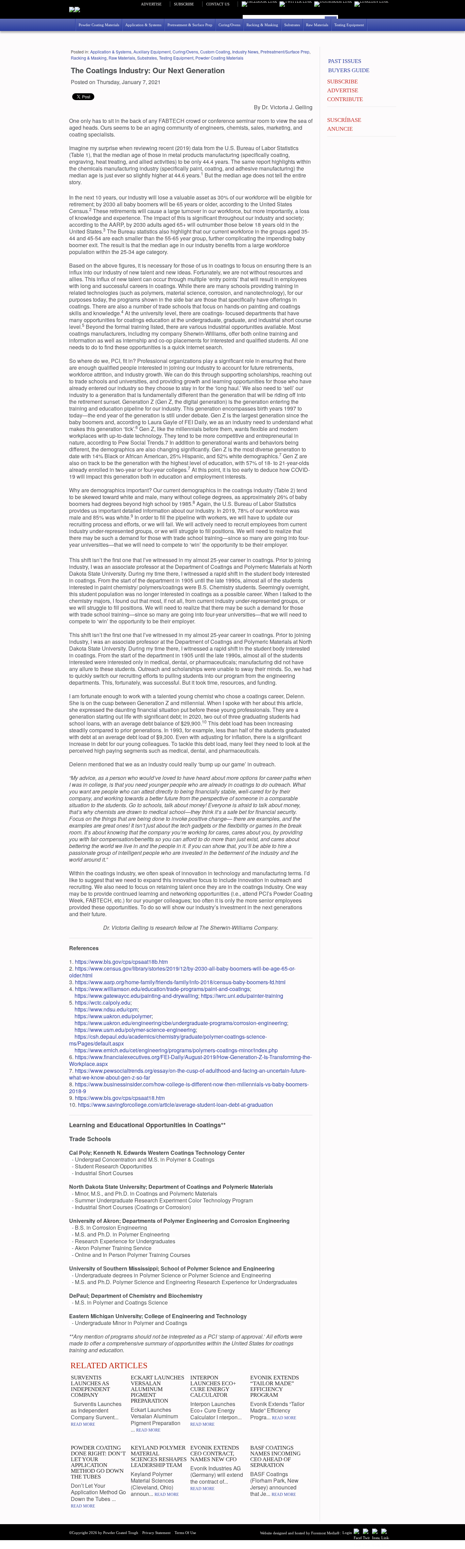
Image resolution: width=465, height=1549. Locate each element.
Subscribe (184, 4)
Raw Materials (122, 58)
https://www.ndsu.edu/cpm (106, 1009)
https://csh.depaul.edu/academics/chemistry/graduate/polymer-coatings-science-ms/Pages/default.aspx (168, 1040)
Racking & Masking (89, 58)
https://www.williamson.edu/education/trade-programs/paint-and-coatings (162, 989)
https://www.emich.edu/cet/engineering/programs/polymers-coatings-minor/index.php (176, 1050)
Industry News (245, 51)
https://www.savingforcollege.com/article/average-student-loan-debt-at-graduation (175, 1104)
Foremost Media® (325, 1533)
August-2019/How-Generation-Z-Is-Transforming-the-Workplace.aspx (190, 1060)
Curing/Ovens (185, 51)
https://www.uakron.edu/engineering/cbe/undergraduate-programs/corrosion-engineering (181, 1023)
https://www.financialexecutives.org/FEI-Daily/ (130, 1057)
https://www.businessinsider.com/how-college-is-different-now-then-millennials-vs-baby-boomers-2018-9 (189, 1087)
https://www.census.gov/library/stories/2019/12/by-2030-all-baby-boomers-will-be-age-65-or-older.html (182, 971)
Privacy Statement (156, 1533)
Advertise (151, 4)
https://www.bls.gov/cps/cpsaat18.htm (120, 1098)
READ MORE (83, 1424)
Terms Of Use (185, 1533)
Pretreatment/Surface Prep (284, 51)
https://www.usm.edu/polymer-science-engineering (135, 1030)
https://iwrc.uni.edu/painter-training (242, 996)
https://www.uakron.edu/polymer (113, 1016)
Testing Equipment (176, 58)
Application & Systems (110, 51)
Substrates (147, 58)
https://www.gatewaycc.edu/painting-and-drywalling (136, 996)
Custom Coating (215, 51)
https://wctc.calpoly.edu (102, 1002)
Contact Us (217, 4)
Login (347, 1533)
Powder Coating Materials (219, 58)
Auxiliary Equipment (152, 51)
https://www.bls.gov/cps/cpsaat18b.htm (121, 961)
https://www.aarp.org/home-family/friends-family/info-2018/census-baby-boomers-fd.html (180, 982)
